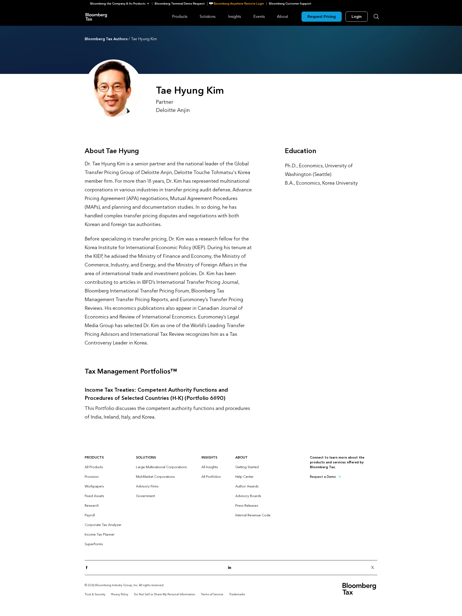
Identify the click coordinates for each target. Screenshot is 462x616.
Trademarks (237, 594)
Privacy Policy (119, 594)
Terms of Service (212, 594)
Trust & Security (95, 594)
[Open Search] (376, 16)
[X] (374, 567)
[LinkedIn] (231, 567)
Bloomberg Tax (96, 16)
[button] (121, 3)
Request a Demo (323, 476)
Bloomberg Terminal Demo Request (180, 3)
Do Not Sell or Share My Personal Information (164, 594)
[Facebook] (88, 567)
